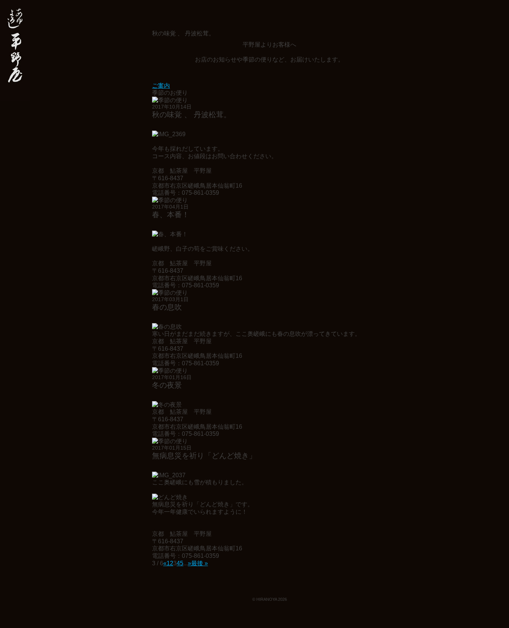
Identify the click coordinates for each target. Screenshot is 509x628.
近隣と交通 (15, 192)
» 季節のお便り (15, 50)
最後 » (199, 563)
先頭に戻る (491, 607)
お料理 (15, 155)
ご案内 (161, 85)
